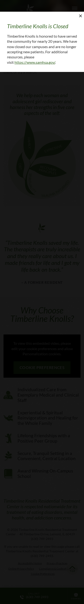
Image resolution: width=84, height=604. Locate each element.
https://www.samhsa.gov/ (34, 62)
